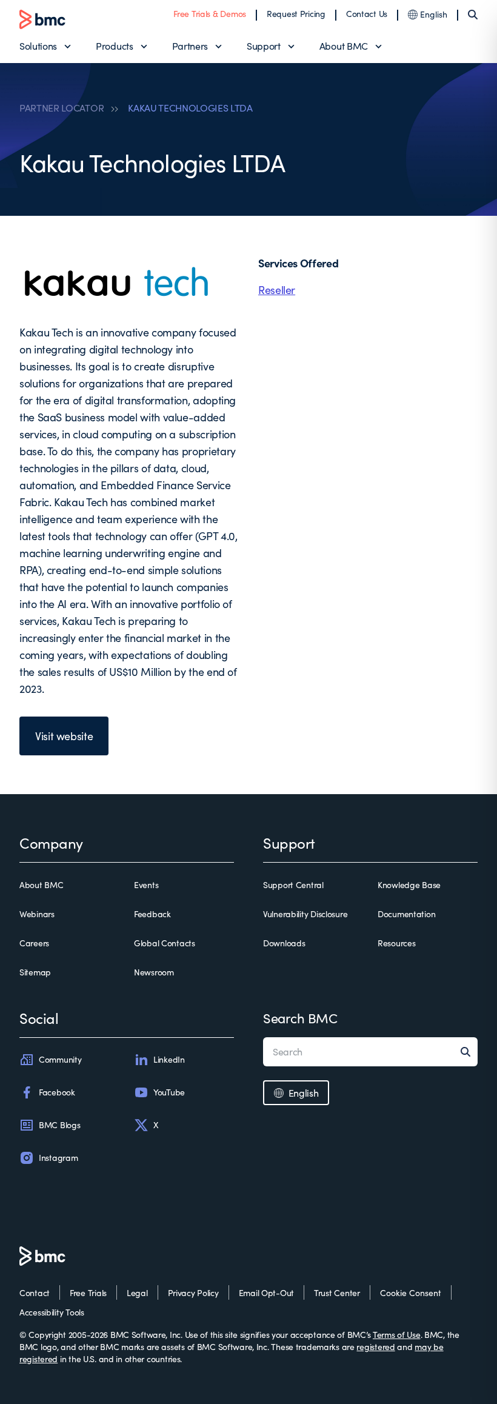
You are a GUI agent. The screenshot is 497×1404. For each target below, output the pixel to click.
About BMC (343, 45)
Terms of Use (397, 1334)
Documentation (406, 914)
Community (60, 1059)
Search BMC (300, 1018)
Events (146, 885)
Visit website (64, 736)
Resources (396, 943)
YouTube (169, 1092)
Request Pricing (296, 13)
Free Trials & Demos (209, 13)
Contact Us (366, 13)
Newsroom (154, 972)
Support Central (293, 885)
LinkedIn (169, 1059)
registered (375, 1346)
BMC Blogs (59, 1125)
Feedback (152, 914)
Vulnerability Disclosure (305, 914)
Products (114, 45)
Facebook (57, 1092)
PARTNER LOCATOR (61, 108)
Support (264, 45)
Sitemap (35, 972)
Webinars (37, 914)
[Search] (473, 14)
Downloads (284, 943)
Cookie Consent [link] (410, 1293)
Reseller (276, 289)
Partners (190, 45)
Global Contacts (164, 943)
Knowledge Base (409, 885)
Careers (34, 943)
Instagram (58, 1157)
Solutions (38, 45)
